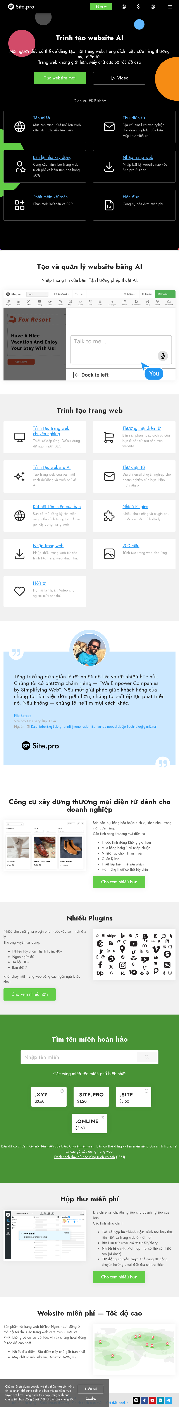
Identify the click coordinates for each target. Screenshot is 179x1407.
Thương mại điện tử (141, 428)
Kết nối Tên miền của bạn (57, 506)
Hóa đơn (131, 197)
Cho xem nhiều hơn (119, 882)
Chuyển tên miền (81, 1146)
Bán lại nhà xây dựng (52, 157)
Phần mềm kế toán (50, 197)
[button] (101, 6)
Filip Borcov (22, 715)
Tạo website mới (60, 78)
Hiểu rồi (91, 1389)
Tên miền (41, 118)
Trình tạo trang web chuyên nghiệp (51, 431)
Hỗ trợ (39, 583)
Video (122, 78)
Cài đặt (91, 1398)
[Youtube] (152, 1400)
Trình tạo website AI (52, 467)
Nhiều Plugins (135, 506)
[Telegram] (168, 1400)
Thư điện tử (134, 118)
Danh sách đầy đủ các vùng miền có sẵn (84, 1156)
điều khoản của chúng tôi (56, 1399)
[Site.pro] (136, 1400)
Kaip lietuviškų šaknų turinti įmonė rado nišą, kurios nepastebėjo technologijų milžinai (94, 726)
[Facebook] (144, 1400)
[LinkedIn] (160, 1400)
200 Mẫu (130, 546)
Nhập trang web (138, 157)
